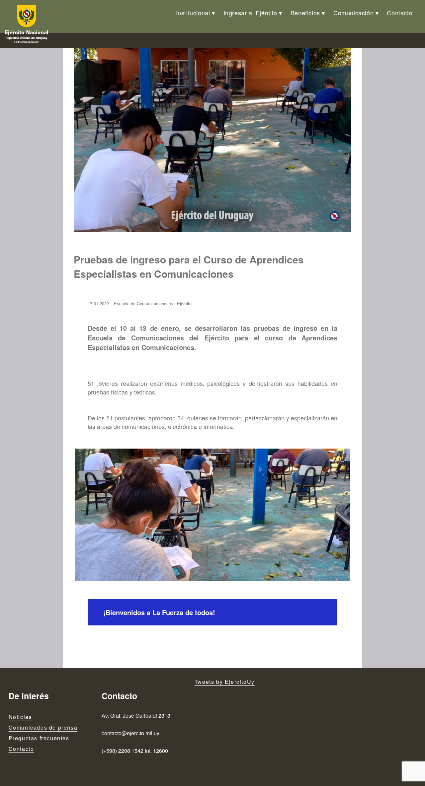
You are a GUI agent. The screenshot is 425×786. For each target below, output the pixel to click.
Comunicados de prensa (43, 727)
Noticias (20, 717)
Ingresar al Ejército (250, 12)
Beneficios (305, 12)
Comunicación (353, 12)
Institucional (193, 12)
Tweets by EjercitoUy (225, 681)
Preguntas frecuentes (39, 738)
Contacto (399, 12)
